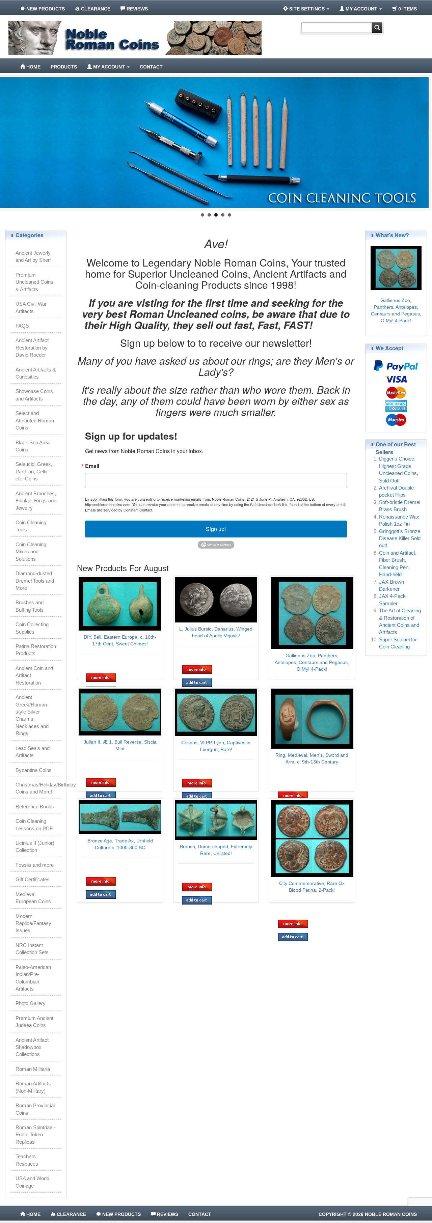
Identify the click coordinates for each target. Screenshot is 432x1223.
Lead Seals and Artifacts (33, 751)
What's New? (392, 235)
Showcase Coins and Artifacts (34, 394)
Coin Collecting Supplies (32, 627)
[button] (101, 677)
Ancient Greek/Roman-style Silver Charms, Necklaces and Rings (32, 715)
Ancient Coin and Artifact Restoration (34, 675)
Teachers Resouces (27, 1159)
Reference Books (35, 806)
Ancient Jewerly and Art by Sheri (33, 256)
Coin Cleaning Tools (31, 526)
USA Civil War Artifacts (31, 307)
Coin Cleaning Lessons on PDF (34, 824)
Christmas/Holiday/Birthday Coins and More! (38, 788)
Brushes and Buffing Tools (30, 606)
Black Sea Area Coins (33, 446)
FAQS (22, 326)
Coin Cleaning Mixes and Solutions (31, 551)
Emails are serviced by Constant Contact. (119, 509)
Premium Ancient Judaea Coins (34, 1021)
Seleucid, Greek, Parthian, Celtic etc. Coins (34, 471)
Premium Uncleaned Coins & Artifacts (34, 282)
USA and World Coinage (32, 1181)
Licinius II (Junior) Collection (35, 846)
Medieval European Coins (33, 897)
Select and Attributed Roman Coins (35, 420)
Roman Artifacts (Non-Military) (33, 1087)
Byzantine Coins (34, 770)
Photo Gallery (31, 1003)
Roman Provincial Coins (35, 1109)
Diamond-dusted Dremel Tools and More (35, 581)
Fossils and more (35, 865)
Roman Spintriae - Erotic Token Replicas (35, 1134)
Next (423, 142)
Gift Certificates (33, 879)
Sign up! (216, 529)
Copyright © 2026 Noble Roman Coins (368, 1214)
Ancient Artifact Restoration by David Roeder (32, 347)
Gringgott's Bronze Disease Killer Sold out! (400, 538)
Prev (8, 142)
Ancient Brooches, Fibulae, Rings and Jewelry (36, 501)
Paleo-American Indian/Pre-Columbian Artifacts (33, 978)
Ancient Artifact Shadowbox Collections (32, 1047)
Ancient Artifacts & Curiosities (36, 373)
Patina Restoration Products (36, 649)
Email (92, 466)
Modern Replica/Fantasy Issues (33, 923)
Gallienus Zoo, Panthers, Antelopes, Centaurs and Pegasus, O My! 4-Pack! (312, 662)
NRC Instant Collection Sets (32, 948)
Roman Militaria (33, 1069)
